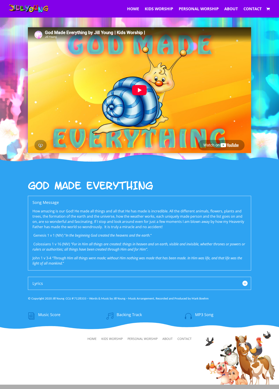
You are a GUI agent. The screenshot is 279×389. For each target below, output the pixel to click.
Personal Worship (199, 9)
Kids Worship (159, 9)
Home (133, 9)
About (231, 9)
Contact (252, 9)
